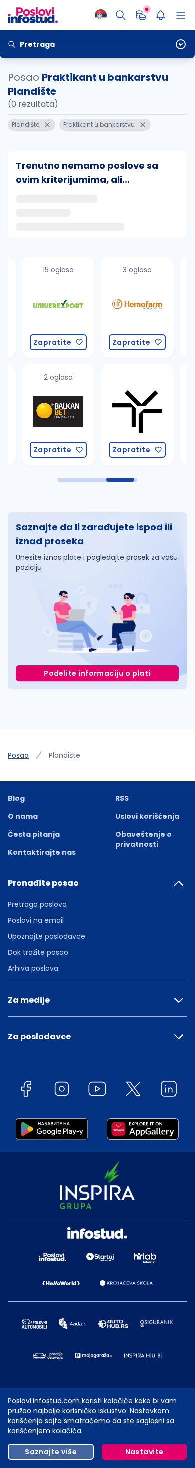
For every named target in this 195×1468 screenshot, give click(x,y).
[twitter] (134, 1090)
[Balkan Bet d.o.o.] (42, 415)
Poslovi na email (36, 920)
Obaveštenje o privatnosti (144, 839)
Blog (16, 798)
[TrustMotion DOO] (121, 415)
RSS (122, 798)
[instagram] (62, 1090)
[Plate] (141, 15)
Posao (18, 755)
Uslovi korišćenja (148, 816)
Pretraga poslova (37, 904)
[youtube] (98, 1090)
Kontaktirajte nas (42, 852)
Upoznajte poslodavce (47, 936)
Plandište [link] (64, 755)
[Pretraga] (121, 15)
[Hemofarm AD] (121, 307)
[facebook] (26, 1090)
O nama (23, 816)
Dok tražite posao (38, 952)
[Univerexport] (42, 307)
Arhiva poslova (33, 968)
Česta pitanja (34, 834)
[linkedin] (169, 1090)
